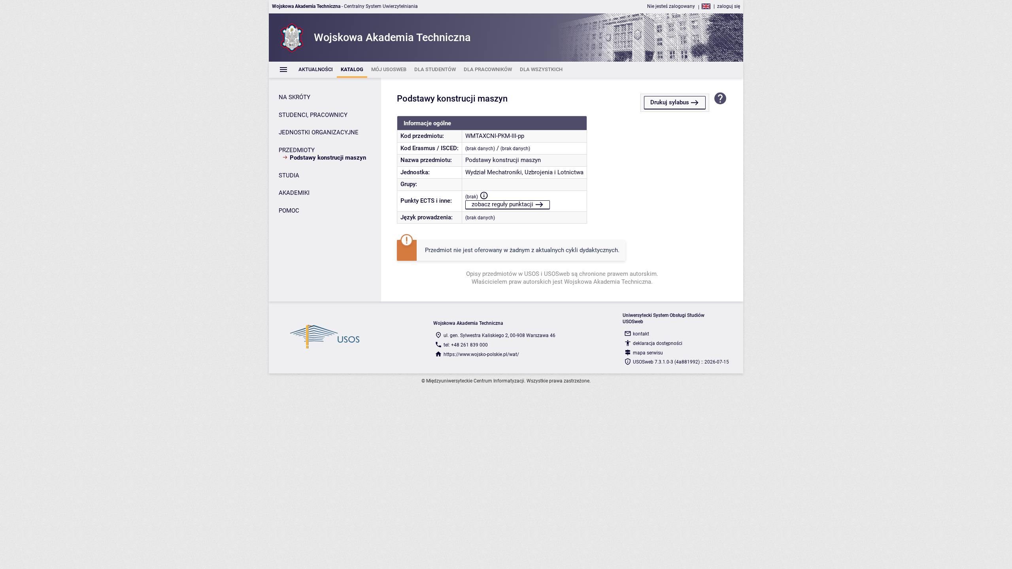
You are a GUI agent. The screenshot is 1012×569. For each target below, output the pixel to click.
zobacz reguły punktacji (502, 204)
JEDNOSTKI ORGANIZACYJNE (319, 132)
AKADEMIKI (294, 192)
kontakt (641, 334)
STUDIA (289, 175)
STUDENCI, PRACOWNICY (313, 115)
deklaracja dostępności (657, 343)
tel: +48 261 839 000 (466, 345)
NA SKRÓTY (294, 97)
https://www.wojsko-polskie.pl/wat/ (481, 354)
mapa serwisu (648, 353)
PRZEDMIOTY (297, 150)
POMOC (289, 210)
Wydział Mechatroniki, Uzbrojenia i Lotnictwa (524, 172)
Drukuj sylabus (669, 102)
